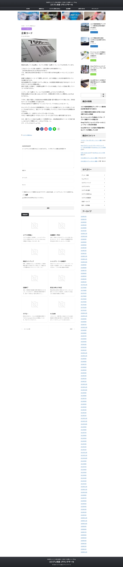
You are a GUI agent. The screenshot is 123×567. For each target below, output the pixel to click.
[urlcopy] (58, 129)
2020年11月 (84, 233)
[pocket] (46, 129)
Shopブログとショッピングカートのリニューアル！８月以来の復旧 (98, 68)
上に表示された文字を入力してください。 (33, 197)
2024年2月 (83, 225)
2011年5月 (83, 472)
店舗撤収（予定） (55, 235)
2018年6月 (83, 273)
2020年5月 (83, 245)
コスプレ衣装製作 (86, 198)
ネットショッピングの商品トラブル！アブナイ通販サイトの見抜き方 (98, 54)
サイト (24, 185)
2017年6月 (83, 296)
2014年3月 (83, 376)
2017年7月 (83, 293)
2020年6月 (83, 242)
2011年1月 (83, 484)
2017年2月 (83, 307)
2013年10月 (84, 390)
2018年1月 (83, 282)
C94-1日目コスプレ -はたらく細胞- (89, 158)
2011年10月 (84, 458)
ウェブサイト (85, 179)
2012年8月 (83, 430)
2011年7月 (83, 467)
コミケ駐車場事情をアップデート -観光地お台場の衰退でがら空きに (98, 26)
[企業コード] (50, 129)
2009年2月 (83, 546)
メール (24, 177)
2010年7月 (83, 498)
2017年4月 (83, 302)
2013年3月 (83, 410)
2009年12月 (84, 518)
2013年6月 (83, 401)
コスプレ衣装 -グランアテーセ (61, 4)
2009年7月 (83, 532)
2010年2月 (83, 512)
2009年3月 (83, 543)
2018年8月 (83, 267)
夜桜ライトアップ (28, 261)
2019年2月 (83, 250)
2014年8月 (83, 361)
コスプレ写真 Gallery (54, 8)
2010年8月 (83, 495)
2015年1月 (83, 350)
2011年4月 (83, 475)
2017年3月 (83, 304)
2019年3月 (83, 248)
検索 (103, 95)
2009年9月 (83, 526)
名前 (24, 170)
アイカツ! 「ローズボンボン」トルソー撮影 (91, 140)
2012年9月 (83, 427)
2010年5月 (83, 504)
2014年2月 (83, 378)
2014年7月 (83, 364)
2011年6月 (83, 469)
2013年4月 (83, 407)
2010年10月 (84, 492)
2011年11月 (84, 455)
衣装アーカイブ (86, 201)
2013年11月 (84, 387)
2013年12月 (84, 384)
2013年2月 (83, 413)
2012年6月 (83, 435)
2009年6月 (83, 535)
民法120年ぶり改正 (56, 287)
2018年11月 (84, 259)
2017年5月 (83, 299)
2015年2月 (83, 347)
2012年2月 (83, 447)
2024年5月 (83, 222)
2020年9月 (83, 239)
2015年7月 (83, 336)
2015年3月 (83, 344)
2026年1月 (83, 219)
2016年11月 (84, 316)
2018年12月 (84, 256)
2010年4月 (83, 506)
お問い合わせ (81, 8)
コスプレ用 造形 (86, 190)
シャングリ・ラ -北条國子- (58, 261)
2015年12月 (84, 327)
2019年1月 (83, 253)
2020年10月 (84, 236)
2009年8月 (83, 529)
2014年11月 (84, 356)
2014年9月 (83, 358)
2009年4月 (83, 540)
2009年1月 (83, 549)
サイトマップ (95, 8)
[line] (54, 129)
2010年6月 (83, 501)
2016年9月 (83, 319)
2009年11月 (84, 521)
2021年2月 (83, 231)
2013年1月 (83, 415)
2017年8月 (83, 290)
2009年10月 (84, 523)
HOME (28, 8)
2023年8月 (83, 228)
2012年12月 (84, 418)
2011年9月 (83, 461)
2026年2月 (83, 216)
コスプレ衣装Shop (27, 135)
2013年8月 (83, 395)
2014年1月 (83, 381)
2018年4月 (83, 279)
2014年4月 (83, 373)
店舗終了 (25, 287)
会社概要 (68, 8)
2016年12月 (84, 313)
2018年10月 (84, 262)
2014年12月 (84, 353)
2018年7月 (83, 270)
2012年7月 (83, 432)
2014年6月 (83, 367)
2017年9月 (83, 287)
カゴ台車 (53, 314)
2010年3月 (83, 509)
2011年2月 (83, 481)
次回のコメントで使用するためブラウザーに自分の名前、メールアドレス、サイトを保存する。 (49, 192)
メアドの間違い (27, 235)
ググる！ (25, 314)
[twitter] (37, 129)
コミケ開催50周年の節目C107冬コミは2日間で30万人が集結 (98, 40)
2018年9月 (83, 265)
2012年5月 (83, 438)
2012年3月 (83, 444)
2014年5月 (83, 370)
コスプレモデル (86, 186)
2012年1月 (83, 449)
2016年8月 (83, 322)
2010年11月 (84, 489)
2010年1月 (83, 515)
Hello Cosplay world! (86, 152)
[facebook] (42, 129)
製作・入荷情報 (86, 205)
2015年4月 (83, 341)
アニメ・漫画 (85, 175)
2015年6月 (83, 339)
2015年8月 (83, 333)
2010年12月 (84, 486)
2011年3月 (83, 478)
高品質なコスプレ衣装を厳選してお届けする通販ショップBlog (61, 559)
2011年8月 (83, 464)
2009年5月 (83, 538)
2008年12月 (84, 552)
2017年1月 (83, 310)
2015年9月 (83, 330)
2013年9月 (83, 393)
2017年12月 (84, 285)
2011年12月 (84, 452)
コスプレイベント (86, 183)
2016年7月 (83, 324)
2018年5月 (83, 276)
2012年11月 (84, 421)
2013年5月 (83, 404)
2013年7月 (83, 398)
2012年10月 (84, 424)
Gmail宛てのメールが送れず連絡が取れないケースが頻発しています (98, 82)
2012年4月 (83, 441)
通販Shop (41, 8)
